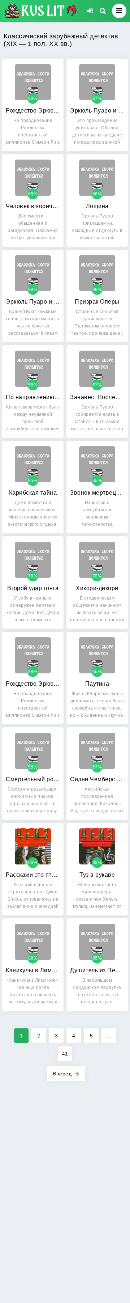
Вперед (62, 1073)
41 (65, 1054)
